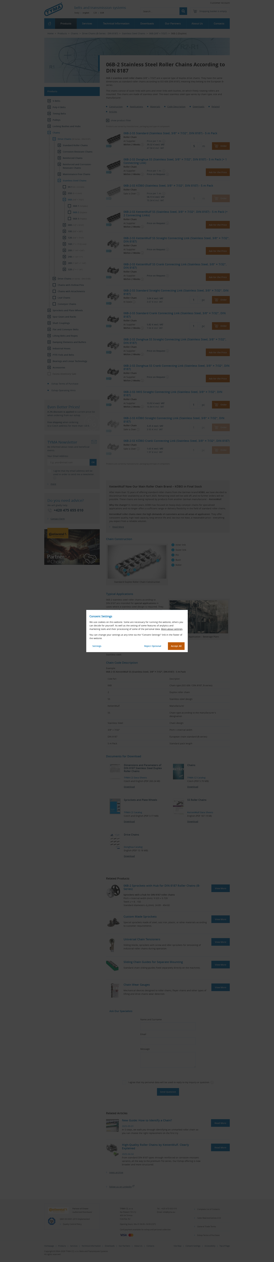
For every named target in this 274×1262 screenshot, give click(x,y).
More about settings (172, 629)
